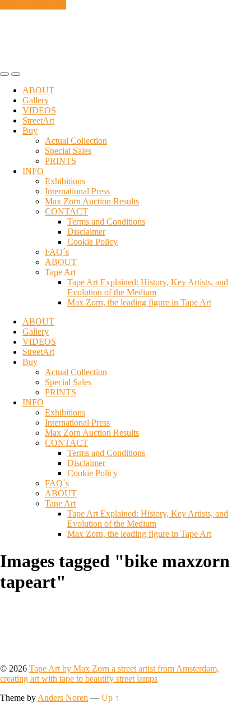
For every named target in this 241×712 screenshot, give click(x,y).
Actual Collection (76, 140)
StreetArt (38, 120)
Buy (30, 130)
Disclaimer (86, 231)
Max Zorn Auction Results (92, 201)
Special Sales (68, 151)
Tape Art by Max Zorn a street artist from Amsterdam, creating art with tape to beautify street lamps (109, 673)
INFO (33, 171)
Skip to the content (33, 5)
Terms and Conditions (106, 221)
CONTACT (66, 211)
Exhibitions (65, 181)
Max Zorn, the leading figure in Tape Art (139, 302)
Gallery (35, 100)
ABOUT (38, 90)
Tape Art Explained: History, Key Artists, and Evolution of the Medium (147, 287)
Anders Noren (63, 697)
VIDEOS (39, 110)
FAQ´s (57, 252)
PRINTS (60, 161)
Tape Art (60, 272)
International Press (77, 191)
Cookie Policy (92, 242)
